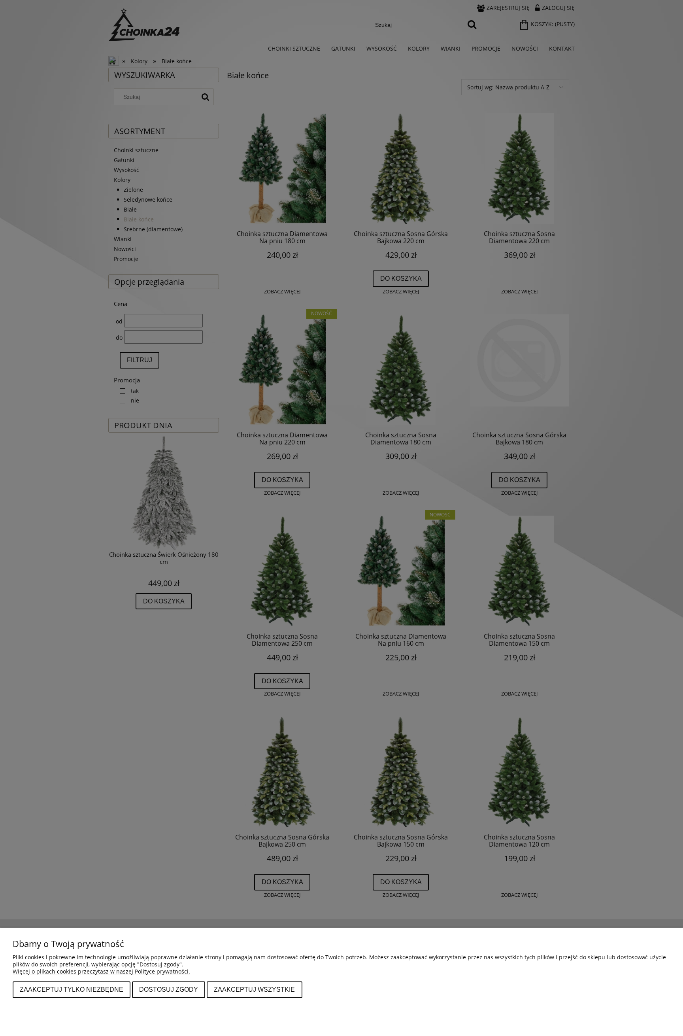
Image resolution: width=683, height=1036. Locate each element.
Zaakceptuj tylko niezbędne (71, 989)
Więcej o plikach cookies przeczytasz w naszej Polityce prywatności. (101, 971)
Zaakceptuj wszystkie (254, 989)
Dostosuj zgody (168, 989)
